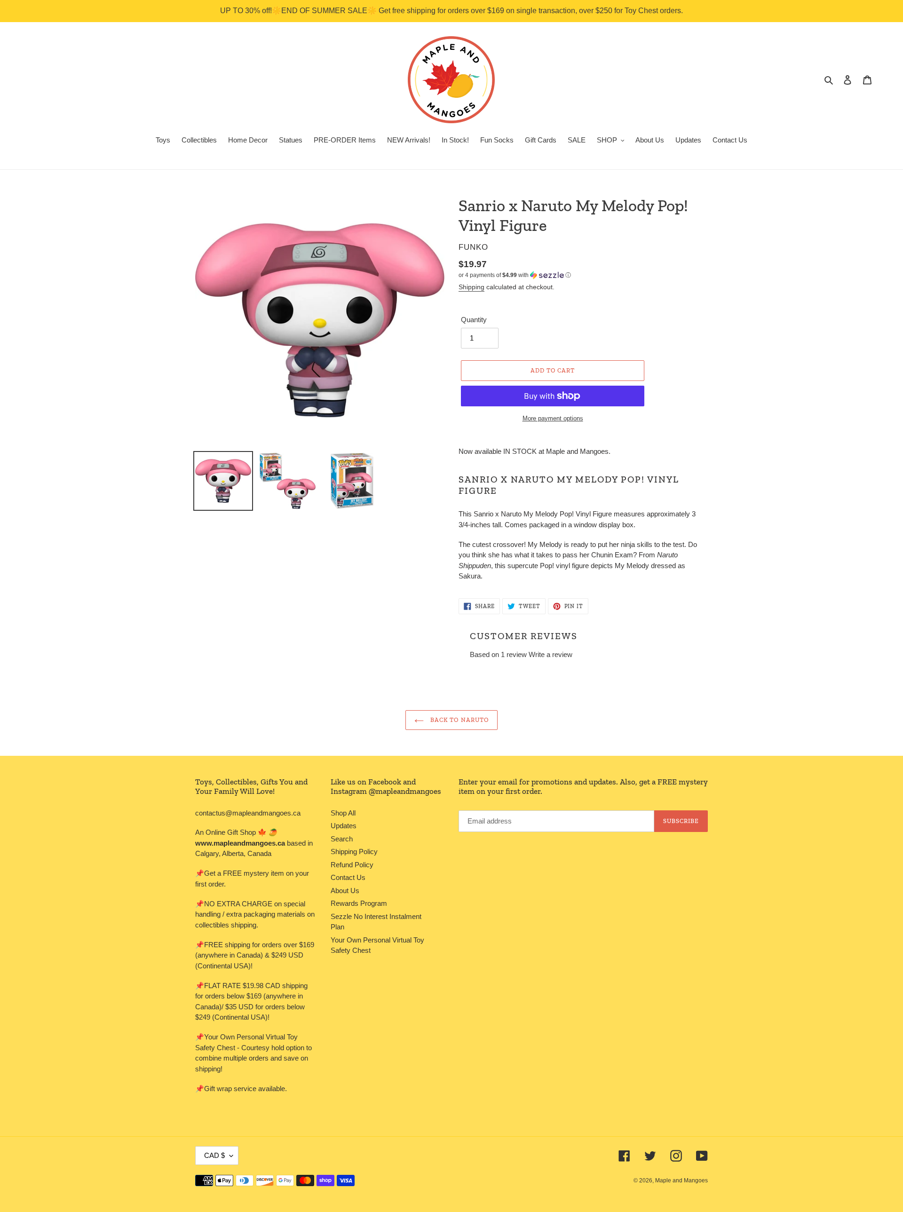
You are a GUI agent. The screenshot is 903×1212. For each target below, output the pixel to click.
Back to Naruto (458, 719)
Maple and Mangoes (681, 1180)
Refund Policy (352, 865)
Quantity (474, 320)
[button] (515, 275)
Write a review (550, 654)
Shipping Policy (354, 852)
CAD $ (214, 1155)
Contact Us (348, 877)
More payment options (553, 418)
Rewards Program (359, 903)
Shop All (343, 813)
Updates (343, 826)
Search (342, 839)
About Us (345, 891)
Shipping (471, 287)
